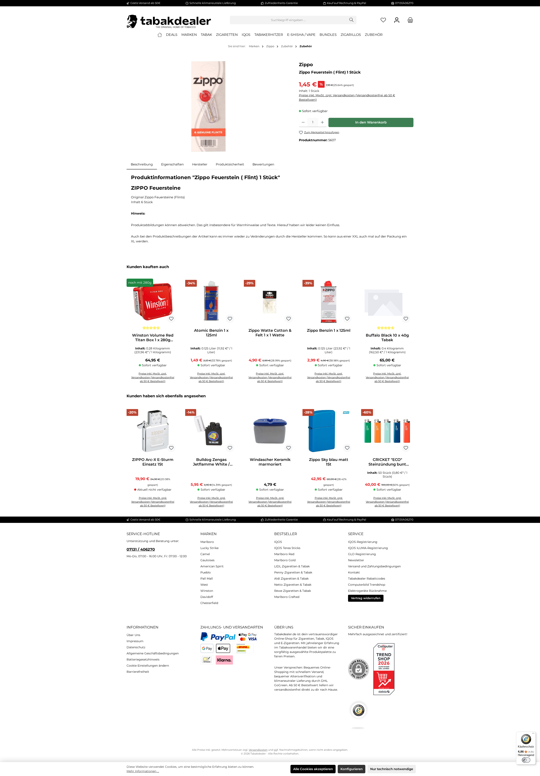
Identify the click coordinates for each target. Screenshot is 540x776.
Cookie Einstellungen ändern (148, 665)
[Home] (159, 35)
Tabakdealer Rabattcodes (366, 578)
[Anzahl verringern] (303, 122)
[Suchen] (351, 20)
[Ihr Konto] (396, 20)
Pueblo (205, 572)
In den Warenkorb (371, 122)
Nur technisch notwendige (391, 769)
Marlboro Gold (285, 560)
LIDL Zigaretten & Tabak (292, 566)
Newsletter (356, 560)
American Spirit (212, 566)
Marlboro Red (284, 554)
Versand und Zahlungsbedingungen (374, 566)
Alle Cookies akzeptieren (313, 769)
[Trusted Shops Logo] (358, 714)
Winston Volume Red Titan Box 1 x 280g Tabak (152, 337)
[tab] (142, 164)
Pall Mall (206, 578)
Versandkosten (258, 749)
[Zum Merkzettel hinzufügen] (171, 318)
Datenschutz (136, 647)
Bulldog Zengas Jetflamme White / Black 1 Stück (211, 462)
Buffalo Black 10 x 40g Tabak (387, 337)
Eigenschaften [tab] (172, 164)
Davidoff (206, 597)
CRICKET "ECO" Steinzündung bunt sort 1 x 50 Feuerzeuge (387, 462)
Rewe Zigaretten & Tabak (292, 591)
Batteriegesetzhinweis (143, 659)
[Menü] (533, 734)
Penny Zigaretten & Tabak (293, 572)
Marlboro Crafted (286, 597)
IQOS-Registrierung (362, 542)
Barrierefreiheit (138, 672)
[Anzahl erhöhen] (322, 122)
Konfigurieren (351, 769)
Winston (206, 591)
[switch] (526, 760)
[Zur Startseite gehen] (169, 20)
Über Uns (133, 635)
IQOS (278, 542)
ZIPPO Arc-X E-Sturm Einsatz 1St (152, 462)
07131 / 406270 (141, 549)
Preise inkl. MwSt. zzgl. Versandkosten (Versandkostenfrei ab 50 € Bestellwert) (347, 97)
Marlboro (207, 542)
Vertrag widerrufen (366, 598)
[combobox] (288, 20)
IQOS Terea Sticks (287, 548)
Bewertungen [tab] (263, 164)
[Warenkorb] (409, 20)
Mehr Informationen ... (143, 771)
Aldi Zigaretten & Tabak (291, 578)
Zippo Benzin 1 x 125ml (328, 330)
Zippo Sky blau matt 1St (328, 462)
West (204, 585)
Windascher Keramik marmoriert (270, 462)
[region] (208, 106)
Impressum (135, 641)
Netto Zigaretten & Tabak (292, 585)
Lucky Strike (209, 548)
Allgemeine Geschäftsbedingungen (153, 653)
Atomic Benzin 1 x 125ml (211, 332)
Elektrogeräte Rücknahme (367, 591)
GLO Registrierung (362, 554)
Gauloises (207, 560)
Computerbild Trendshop (366, 585)
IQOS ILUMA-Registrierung (368, 548)
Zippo (306, 64)
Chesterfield (209, 603)
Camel (205, 554)
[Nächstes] (410, 326)
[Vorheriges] (130, 326)
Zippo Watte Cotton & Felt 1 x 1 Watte (270, 332)
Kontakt (354, 572)
